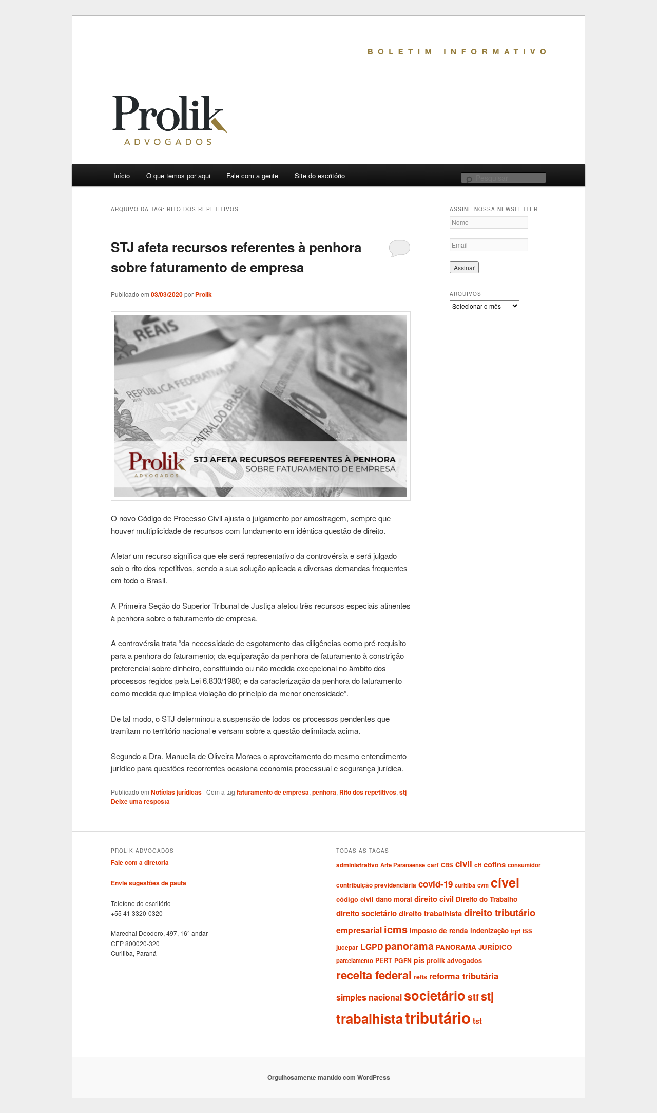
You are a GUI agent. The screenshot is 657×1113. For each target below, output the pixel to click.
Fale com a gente (252, 175)
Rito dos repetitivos (367, 792)
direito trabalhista (430, 913)
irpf (515, 930)
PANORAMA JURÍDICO (474, 947)
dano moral (394, 899)
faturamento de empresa (273, 792)
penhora (324, 792)
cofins (495, 864)
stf (473, 996)
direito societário (366, 913)
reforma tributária (463, 976)
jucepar (347, 947)
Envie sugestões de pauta (148, 883)
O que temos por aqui (178, 175)
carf (433, 865)
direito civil (434, 898)
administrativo (357, 865)
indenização (489, 930)
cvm (483, 885)
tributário (438, 1017)
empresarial (359, 930)
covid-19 (435, 884)
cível (505, 882)
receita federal (374, 975)
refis (420, 977)
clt (477, 865)
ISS (527, 931)
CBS (447, 865)
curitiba (465, 885)
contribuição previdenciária (376, 885)
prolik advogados (454, 960)
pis (419, 960)
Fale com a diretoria (140, 862)
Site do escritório (320, 175)
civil (463, 864)
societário (435, 995)
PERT (383, 960)
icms (396, 929)
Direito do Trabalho (486, 899)
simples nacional (369, 997)
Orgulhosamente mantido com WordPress (328, 1077)
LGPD (371, 946)
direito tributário (499, 912)
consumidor (524, 865)
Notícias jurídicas (176, 792)
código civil (355, 899)
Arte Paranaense (402, 865)
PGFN (403, 960)
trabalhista (369, 1018)
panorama (409, 945)
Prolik (203, 294)
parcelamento (354, 960)
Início (121, 175)
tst (477, 1020)
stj (403, 792)
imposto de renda (439, 930)
